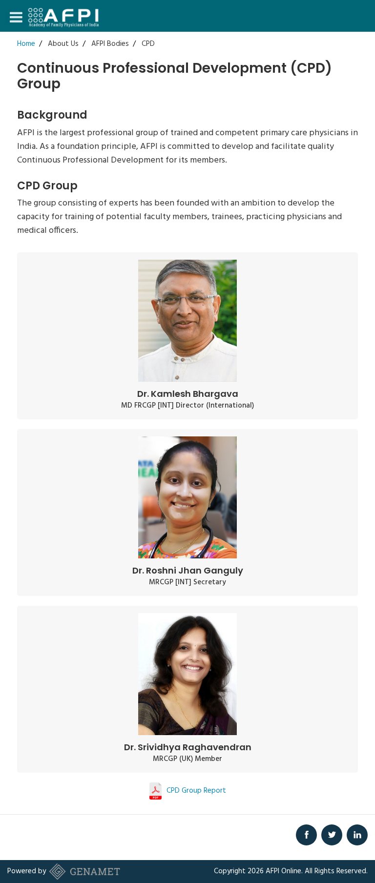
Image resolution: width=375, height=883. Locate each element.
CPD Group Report (196, 791)
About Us (63, 44)
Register (266, 59)
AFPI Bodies (110, 44)
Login (262, 42)
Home (26, 44)
